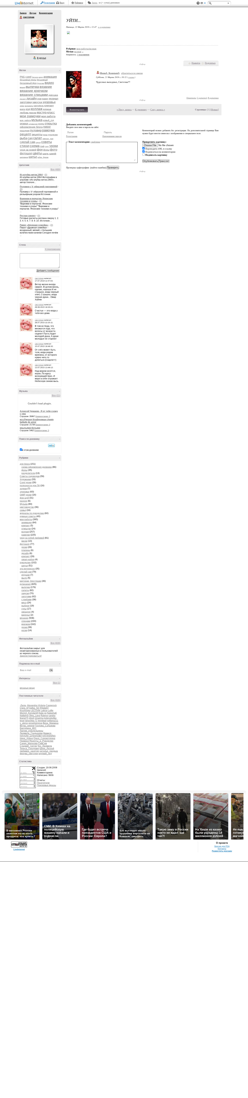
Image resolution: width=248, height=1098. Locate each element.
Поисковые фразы (46, 785)
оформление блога (31, 126)
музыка (36, 120)
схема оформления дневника (36, 467)
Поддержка (198, 3)
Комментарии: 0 (42, 416)
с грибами (26, 599)
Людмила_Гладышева (31, 733)
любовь (24, 112)
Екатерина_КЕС (28, 728)
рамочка (48, 130)
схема (35, 146)
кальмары (29, 106)
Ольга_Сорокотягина (44, 738)
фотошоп (26, 153)
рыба (23, 138)
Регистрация (49, 2)
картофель (39, 106)
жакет (45, 98)
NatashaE (52, 713)
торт (47, 146)
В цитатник (213, 97)
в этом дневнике (30, 450)
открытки (26, 528)
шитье (33, 156)
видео (49, 83)
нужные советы (28, 516)
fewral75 (24, 718)
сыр (42, 146)
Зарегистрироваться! (31, 656)
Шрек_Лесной (47, 748)
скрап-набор (27, 559)
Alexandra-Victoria (36, 705)
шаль (45, 153)
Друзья (32, 13)
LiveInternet (25, 3)
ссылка (131, 77)
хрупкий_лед (45, 753)
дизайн (32, 98)
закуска (37, 102)
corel (28, 76)
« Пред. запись (124, 109)
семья (23, 510)
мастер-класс (46, 112)
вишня (22, 87)
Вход (62, 2)
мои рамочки (30, 116)
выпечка (32, 87)
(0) (45, 174)
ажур (40, 77)
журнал (53, 98)
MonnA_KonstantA (29, 713)
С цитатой (202, 97)
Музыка (24, 504)
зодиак (23, 488)
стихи (24, 146)
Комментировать (77, 110)
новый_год (48, 120)
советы (46, 142)
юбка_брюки (43, 157)
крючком (25, 624)
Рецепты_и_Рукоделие (41, 741)
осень (41, 124)
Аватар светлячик (38, 38)
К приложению (52, 249)
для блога (25, 464)
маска (32, 112)
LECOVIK (35, 710)
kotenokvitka (50, 718)
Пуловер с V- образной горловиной (38, 186)
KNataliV (44, 708)
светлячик (21, 17)
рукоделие (53, 135)
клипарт (49, 105)
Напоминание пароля (112, 136)
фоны (46, 149)
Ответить (191, 97)
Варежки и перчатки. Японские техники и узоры (36, 199)
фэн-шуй (24, 498)
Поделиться (210, 63)
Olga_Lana (34, 715)
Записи (23, 13)
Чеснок (35, 77)
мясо (24, 602)
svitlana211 (52, 720)
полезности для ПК (30, 485)
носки (24, 630)
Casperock (51, 705)
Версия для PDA (221, 846)
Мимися (47, 733)
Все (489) (55, 169)
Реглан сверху (28, 215)
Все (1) (56, 682)
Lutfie (50, 710)
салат (37, 138)
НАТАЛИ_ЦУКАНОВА (31, 736)
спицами (25, 621)
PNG (22, 77)
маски (24, 541)
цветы (37, 153)
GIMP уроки (26, 495)
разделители (28, 473)
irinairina (39, 718)
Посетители (43, 783)
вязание (46, 87)
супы (24, 609)
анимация (50, 76)
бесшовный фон (28, 83)
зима (22, 106)
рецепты (37, 134)
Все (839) (55, 643)
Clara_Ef (24, 708)
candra (51, 715)
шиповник (24, 157)
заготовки (26, 102)
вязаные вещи (27, 688)
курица (47, 109)
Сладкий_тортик (28, 746)
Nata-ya (42, 713)
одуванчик (33, 124)
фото (53, 149)
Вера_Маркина (50, 723)
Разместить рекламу (222, 851)
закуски (25, 593)
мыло (24, 578)
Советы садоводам (30, 476)
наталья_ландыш (49, 751)
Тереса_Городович (29, 748)
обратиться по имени (132, 73)
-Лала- (23, 705)
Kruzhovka (25, 710)
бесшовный (42, 80)
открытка (51, 123)
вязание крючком (34, 91)
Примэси (24, 741)
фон (40, 149)
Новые (214, 109)
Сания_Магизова (29, 743)
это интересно (27, 568)
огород (24, 123)
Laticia (44, 710)
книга (22, 109)
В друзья (41, 58)
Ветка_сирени (27, 725)
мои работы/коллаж (86, 48)
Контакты (222, 849)
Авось (94, 2)
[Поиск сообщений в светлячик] (51, 445)
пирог (47, 126)
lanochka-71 (31, 720)
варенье (25, 615)
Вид (203, 3)
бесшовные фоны (28, 80)
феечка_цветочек (29, 753)
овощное (26, 612)
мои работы (26, 519)
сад (30, 138)
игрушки (25, 575)
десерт (23, 99)
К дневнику (141, 109)
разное (23, 501)
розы (45, 135)
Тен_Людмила (44, 746)
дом (39, 98)
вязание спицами (34, 95)
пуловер (36, 130)
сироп (38, 142)
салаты (25, 590)
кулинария (25, 584)
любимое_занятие (29, 751)
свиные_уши (47, 139)
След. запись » (157, 109)
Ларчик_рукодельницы (31, 731)
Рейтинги (79, 2)
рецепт (25, 134)
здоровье (49, 102)
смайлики (95, 141)
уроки (53, 146)
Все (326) (55, 700)
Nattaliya (24, 715)
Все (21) (56, 395)
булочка (40, 83)
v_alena (24, 723)
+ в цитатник (104, 27)
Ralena (44, 715)
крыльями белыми (30, 428)
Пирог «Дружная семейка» (34, 225)
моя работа (48, 116)
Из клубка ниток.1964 (31, 174)
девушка (53, 95)
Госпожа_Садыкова (45, 725)
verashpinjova (35, 723)
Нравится (196, 63)
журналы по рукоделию (32, 513)
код (28, 109)
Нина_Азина (26, 738)
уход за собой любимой (32, 538)
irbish (31, 718)
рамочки (25, 535)
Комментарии (46, 13)
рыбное (25, 605)
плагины (25, 550)
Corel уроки (26, 482)
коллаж (36, 109)
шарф (52, 153)
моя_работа (25, 120)
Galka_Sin (34, 708)
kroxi (22, 720)
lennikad (42, 720)
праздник (24, 130)
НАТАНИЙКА (49, 736)
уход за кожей (28, 149)
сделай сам (27, 142)
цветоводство (27, 507)
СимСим (42, 743)
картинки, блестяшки (30, 581)
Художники (25, 479)
